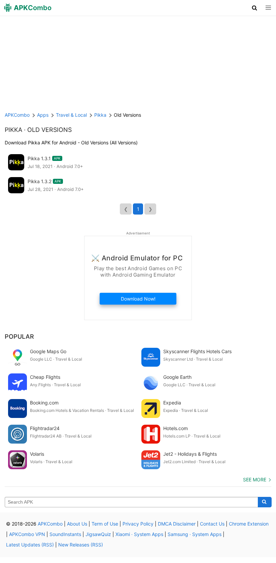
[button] (254, 8)
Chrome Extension (249, 524)
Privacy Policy (138, 524)
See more (254, 479)
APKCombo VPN (27, 534)
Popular (19, 336)
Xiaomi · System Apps (139, 534)
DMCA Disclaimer (177, 524)
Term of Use (105, 524)
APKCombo (17, 115)
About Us (77, 524)
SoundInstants (65, 534)
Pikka (13, 129)
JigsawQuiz (98, 534)
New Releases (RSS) (80, 544)
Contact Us (212, 524)
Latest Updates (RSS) (30, 544)
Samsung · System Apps (194, 534)
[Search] (265, 502)
